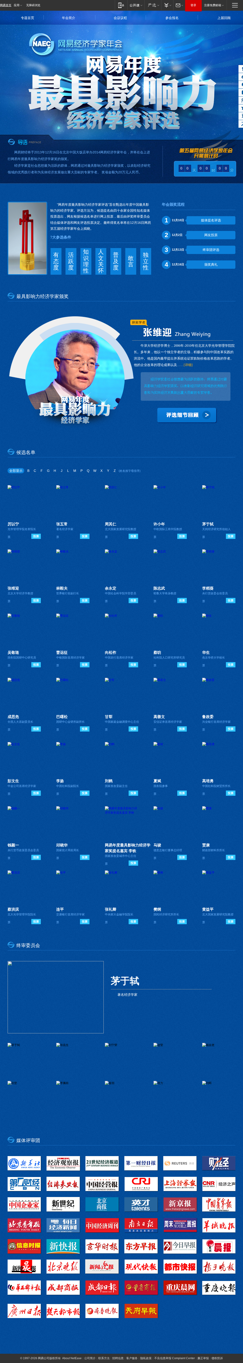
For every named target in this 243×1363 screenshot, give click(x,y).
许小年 (159, 524)
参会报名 (172, 18)
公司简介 (90, 1358)
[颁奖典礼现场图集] (70, 377)
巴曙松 (62, 717)
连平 (60, 909)
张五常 (62, 524)
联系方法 (104, 1358)
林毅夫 (62, 588)
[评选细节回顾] (188, 416)
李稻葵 (208, 588)
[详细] (188, 365)
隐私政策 (146, 1358)
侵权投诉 (217, 1358)
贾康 (206, 845)
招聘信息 (118, 1358)
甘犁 (108, 717)
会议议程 (120, 18)
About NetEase (72, 1358)
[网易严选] (152, 5)
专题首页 (27, 18)
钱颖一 (13, 845)
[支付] (167, 5)
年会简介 (68, 18)
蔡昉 (157, 652)
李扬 (60, 781)
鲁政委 (208, 717)
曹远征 (62, 652)
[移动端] (121, 5)
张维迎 (13, 588)
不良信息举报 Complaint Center (174, 1358)
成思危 (13, 717)
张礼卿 (110, 909)
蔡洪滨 (13, 909)
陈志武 (159, 588)
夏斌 (157, 781)
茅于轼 (208, 524)
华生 (206, 652)
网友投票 (211, 235)
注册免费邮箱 (212, 5)
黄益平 (208, 909)
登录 (193, 5)
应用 (16, 5)
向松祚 (110, 652)
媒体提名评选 (211, 220)
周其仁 (110, 524)
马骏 (157, 845)
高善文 (159, 717)
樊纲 (157, 909)
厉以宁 (13, 524)
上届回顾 (224, 18)
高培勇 (208, 781)
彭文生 (13, 781)
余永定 (110, 588)
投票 (36, 536)
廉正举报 (203, 1358)
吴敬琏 (13, 652)
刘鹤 (108, 781)
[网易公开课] (135, 5)
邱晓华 (62, 845)
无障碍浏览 (33, 5)
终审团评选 (211, 250)
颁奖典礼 (211, 264)
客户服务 (132, 1358)
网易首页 (5, 5)
